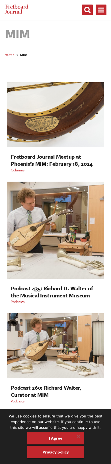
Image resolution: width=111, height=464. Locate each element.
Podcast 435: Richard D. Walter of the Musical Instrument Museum (52, 291)
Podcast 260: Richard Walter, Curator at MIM (46, 391)
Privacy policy (55, 452)
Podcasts (17, 302)
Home (10, 54)
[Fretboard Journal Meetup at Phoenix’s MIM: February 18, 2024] (55, 145)
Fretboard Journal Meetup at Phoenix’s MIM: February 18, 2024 (51, 160)
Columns (17, 170)
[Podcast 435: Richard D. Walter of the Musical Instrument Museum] (55, 277)
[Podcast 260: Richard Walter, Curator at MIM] (55, 376)
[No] (78, 436)
